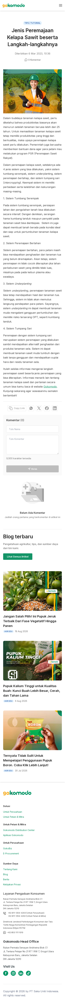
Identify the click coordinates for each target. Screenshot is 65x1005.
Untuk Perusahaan (12, 811)
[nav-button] (60, 5)
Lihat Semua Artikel (18, 556)
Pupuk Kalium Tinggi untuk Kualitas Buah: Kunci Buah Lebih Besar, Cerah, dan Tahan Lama (31, 690)
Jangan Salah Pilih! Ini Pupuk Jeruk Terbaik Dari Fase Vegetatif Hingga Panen (29, 621)
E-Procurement (11, 853)
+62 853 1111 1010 (15, 932)
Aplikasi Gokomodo (13, 835)
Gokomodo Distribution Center (19, 830)
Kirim (34, 469)
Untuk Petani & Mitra (13, 816)
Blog (5, 874)
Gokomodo (50, 386)
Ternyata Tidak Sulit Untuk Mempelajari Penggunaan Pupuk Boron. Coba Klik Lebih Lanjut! (27, 760)
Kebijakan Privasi (12, 884)
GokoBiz (7, 848)
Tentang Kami (10, 869)
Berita (6, 879)
